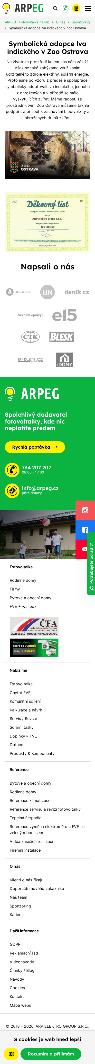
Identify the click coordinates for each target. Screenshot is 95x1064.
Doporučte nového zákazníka (37, 888)
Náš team (18, 897)
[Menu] (88, 8)
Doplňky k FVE (23, 736)
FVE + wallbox (23, 606)
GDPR (15, 944)
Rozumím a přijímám (51, 1054)
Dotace (16, 744)
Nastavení (11, 1054)
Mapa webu (20, 1005)
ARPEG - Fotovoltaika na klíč (27, 22)
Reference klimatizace (30, 800)
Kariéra (16, 914)
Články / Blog (22, 970)
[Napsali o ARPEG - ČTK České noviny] (30, 337)
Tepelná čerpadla (25, 817)
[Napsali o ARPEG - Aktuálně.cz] (18, 292)
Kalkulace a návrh (26, 710)
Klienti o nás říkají (26, 879)
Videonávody (22, 961)
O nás (15, 866)
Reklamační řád (24, 953)
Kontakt (17, 996)
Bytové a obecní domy (30, 597)
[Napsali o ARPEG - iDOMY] (64, 360)
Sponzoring (20, 906)
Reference (19, 769)
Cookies (17, 987)
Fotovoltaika (21, 566)
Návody (17, 979)
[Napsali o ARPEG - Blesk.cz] (61, 337)
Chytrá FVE (20, 692)
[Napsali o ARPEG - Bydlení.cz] (30, 360)
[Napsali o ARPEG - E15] (64, 315)
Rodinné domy (23, 580)
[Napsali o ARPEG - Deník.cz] (77, 292)
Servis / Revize (23, 718)
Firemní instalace (25, 850)
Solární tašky (22, 727)
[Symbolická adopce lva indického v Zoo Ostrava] (47, 155)
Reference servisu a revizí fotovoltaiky (45, 809)
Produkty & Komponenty (32, 753)
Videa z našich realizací (31, 841)
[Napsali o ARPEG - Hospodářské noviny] (47, 292)
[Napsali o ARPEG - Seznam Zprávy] (30, 315)
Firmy (15, 589)
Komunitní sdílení (25, 701)
